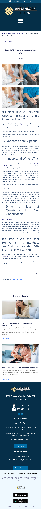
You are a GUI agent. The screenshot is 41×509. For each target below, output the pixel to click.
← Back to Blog (7, 41)
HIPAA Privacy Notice (33, 479)
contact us (5, 256)
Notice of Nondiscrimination (18, 479)
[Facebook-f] (19, 414)
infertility (19, 124)
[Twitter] (22, 414)
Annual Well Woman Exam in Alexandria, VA (20, 367)
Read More (5, 338)
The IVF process (7, 219)
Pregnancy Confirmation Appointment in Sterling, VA (18, 324)
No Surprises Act (20, 481)
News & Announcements (16, 33)
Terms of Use (5, 479)
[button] (14, 279)
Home (4, 33)
